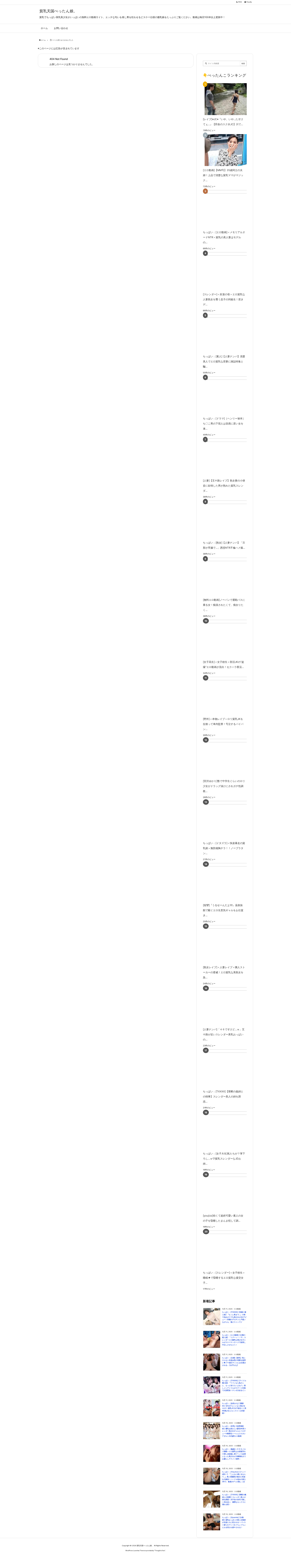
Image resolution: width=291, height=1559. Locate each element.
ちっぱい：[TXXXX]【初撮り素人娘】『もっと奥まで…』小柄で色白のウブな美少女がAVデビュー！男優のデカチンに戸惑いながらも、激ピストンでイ (234, 1317)
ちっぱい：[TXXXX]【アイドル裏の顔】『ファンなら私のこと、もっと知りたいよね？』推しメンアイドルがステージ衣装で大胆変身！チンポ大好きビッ (234, 1385)
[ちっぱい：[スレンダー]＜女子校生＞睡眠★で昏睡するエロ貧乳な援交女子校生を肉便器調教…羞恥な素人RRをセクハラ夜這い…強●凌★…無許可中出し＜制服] (230, 1249)
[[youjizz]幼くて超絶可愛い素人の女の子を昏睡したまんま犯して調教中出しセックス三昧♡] (230, 1192)
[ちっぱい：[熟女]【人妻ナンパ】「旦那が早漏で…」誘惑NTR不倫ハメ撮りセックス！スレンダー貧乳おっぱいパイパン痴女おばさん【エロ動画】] (230, 519)
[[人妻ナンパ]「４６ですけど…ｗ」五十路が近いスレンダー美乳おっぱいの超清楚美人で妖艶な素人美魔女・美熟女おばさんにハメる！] (230, 1006)
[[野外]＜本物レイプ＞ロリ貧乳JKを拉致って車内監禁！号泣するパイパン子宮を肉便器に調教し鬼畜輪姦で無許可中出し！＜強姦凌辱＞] (230, 695)
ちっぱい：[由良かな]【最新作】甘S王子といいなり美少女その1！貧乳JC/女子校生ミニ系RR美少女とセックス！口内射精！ (234, 1408)
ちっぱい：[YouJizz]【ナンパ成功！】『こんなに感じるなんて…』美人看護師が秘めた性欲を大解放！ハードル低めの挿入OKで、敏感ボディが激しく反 (234, 1477)
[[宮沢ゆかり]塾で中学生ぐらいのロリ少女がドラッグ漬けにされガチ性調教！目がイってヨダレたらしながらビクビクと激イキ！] (230, 758)
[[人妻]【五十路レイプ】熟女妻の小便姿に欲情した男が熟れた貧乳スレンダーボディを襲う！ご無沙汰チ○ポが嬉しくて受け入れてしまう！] (230, 457)
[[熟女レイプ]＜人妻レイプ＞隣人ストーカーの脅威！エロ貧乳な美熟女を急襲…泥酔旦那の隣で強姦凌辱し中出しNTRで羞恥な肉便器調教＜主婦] (230, 944)
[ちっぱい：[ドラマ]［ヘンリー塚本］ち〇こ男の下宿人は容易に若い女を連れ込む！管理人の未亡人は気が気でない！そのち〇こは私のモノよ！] (230, 395)
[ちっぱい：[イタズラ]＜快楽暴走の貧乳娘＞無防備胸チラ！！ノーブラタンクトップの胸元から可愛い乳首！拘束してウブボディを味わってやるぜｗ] (230, 820)
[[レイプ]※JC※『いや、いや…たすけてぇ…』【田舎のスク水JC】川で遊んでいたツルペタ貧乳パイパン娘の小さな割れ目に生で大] (224, 99)
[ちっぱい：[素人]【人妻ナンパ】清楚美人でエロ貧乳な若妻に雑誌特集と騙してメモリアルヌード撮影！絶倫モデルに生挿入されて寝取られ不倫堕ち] (230, 333)
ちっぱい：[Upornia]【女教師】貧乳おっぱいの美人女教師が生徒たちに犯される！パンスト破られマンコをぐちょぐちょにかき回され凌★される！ (234, 1522)
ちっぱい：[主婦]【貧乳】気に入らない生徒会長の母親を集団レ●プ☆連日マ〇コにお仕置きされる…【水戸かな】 (234, 1361)
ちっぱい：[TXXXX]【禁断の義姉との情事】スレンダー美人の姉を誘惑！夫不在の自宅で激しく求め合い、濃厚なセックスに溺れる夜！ (234, 1500)
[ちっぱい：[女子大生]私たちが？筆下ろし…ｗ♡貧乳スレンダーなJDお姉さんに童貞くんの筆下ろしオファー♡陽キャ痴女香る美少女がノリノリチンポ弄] (230, 1130)
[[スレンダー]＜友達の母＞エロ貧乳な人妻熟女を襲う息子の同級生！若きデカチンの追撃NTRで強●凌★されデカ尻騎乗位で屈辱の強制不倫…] (230, 271)
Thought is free (160, 1550)
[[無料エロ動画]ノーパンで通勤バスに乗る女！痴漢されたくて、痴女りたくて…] (230, 576)
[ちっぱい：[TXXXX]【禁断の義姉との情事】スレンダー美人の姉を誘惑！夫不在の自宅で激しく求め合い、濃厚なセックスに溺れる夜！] (230, 1068)
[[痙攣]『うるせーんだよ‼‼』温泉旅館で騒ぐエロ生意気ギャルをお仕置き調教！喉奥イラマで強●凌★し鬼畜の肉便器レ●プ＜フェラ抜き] (230, 882)
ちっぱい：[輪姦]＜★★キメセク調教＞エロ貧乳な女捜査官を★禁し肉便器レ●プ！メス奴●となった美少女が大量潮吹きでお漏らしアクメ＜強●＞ (234, 1454)
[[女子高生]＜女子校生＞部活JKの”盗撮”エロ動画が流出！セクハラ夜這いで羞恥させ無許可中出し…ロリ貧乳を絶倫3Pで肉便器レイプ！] (230, 638)
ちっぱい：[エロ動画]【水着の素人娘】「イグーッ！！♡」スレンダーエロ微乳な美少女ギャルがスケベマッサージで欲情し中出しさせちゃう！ (234, 1340)
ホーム (43, 40)
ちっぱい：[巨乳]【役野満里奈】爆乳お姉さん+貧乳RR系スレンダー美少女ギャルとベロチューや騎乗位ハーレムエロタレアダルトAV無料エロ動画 (234, 1431)
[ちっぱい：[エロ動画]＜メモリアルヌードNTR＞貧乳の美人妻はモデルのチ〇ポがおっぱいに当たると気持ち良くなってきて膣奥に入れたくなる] (230, 209)
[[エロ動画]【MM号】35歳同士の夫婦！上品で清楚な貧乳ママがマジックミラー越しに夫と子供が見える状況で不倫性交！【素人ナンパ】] (224, 150)
